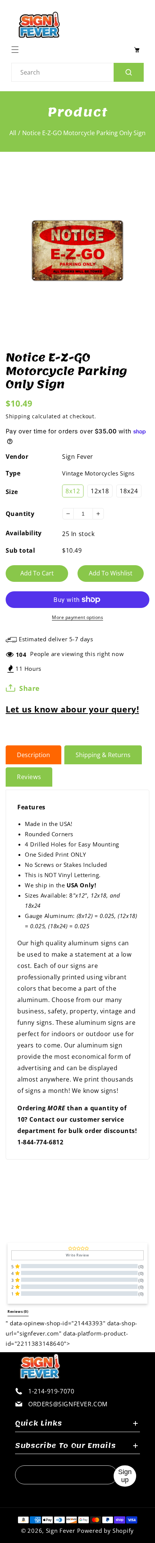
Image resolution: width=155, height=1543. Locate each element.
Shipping (18, 416)
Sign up (125, 1476)
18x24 (129, 491)
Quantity (20, 514)
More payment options (77, 617)
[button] (17, 49)
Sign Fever (77, 456)
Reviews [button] (18, 1311)
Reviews (29, 777)
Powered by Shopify (105, 1530)
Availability (24, 533)
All (12, 133)
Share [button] (29, 688)
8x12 (72, 491)
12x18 (100, 491)
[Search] (129, 72)
